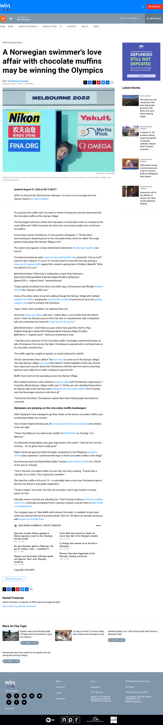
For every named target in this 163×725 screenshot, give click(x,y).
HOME (2, 27)
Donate (59, 693)
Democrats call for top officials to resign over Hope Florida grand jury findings (148, 198)
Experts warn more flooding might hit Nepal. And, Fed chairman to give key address (36, 634)
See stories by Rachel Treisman (19, 606)
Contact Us (60, 687)
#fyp (69, 273)
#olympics (77, 273)
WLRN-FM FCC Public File (100, 699)
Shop (93, 681)
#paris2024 (20, 277)
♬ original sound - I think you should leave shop (49, 334)
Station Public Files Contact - (136, 692)
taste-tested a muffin (77, 461)
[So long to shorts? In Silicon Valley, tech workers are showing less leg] (63, 635)
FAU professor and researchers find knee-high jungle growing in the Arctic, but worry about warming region (148, 108)
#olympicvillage (50, 277)
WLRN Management (133, 702)
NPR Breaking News (12, 42)
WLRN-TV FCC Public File (100, 697)
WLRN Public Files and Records (137, 681)
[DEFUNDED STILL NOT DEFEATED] (141, 62)
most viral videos (33, 315)
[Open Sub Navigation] (15, 27)
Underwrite (60, 699)
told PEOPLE (70, 433)
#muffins (62, 277)
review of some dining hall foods (59, 257)
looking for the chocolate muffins (68, 388)
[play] (3, 18)
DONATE (155, 6)
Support (71, 27)
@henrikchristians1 (24, 273)
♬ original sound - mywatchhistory (44, 280)
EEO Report (130, 687)
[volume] (11, 18)
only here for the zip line (62, 321)
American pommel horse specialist (70, 423)
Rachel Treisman (19, 81)
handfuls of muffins (24, 299)
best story (58, 359)
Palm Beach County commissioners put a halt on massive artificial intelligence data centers (149, 171)
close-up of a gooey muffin (27, 264)
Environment (145, 96)
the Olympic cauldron (83, 248)
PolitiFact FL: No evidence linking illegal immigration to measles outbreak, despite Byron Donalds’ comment (148, 141)
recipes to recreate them (31, 519)
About (85, 27)
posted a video (61, 382)
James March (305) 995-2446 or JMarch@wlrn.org (138, 698)
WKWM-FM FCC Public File (101, 701)
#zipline (18, 331)
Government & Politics (146, 128)
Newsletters (50, 27)
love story (44, 363)
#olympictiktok (33, 277)
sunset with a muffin (58, 299)
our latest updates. (39, 198)
